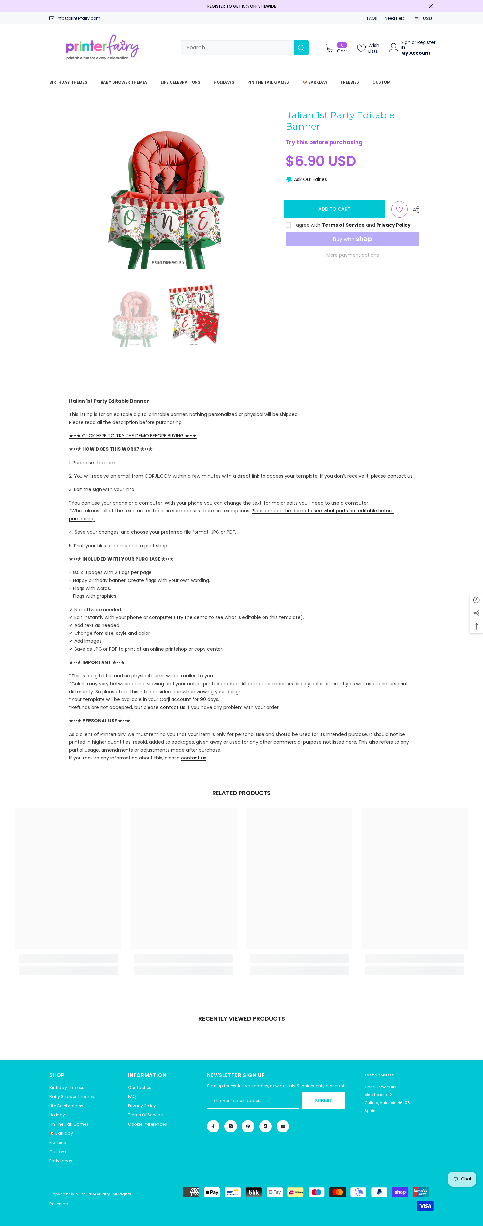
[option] (165, 189)
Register (426, 43)
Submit (323, 1100)
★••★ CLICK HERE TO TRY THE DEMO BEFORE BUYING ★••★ (133, 435)
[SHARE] (413, 210)
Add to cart (336, 209)
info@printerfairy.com (78, 18)
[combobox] (237, 47)
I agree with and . (353, 225)
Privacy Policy (393, 225)
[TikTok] (265, 1126)
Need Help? (396, 18)
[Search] (245, 47)
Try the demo (192, 617)
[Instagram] (230, 1126)
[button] (147, 1124)
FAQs (372, 18)
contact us (400, 476)
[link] (68, 958)
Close (431, 6)
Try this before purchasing (324, 143)
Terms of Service (343, 225)
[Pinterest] (248, 1126)
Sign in (406, 44)
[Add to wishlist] (399, 209)
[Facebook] (213, 1126)
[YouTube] (283, 1126)
